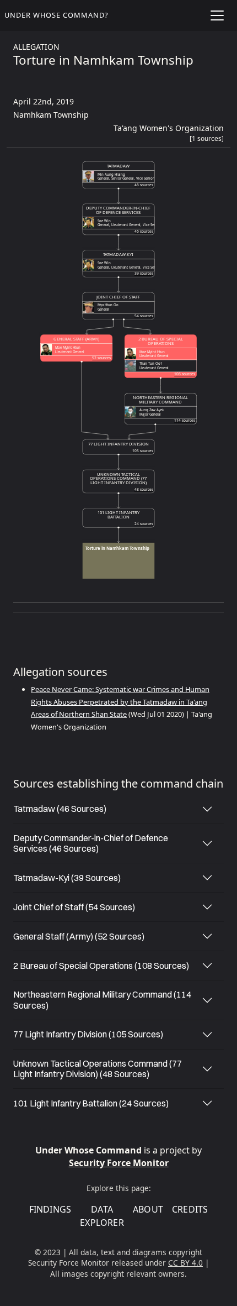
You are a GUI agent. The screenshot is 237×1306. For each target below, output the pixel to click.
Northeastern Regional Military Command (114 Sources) (102, 999)
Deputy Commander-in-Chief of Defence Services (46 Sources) (90, 843)
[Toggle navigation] (217, 15)
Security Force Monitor (119, 1163)
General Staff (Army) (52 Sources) (78, 936)
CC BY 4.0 (185, 1262)
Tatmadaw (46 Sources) (59, 808)
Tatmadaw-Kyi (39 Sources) (67, 877)
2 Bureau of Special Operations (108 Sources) (101, 965)
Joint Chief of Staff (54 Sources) (74, 906)
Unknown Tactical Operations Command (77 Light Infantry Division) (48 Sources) (97, 1068)
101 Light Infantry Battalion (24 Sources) (91, 1103)
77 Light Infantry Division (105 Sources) (88, 1034)
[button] (207, 141)
